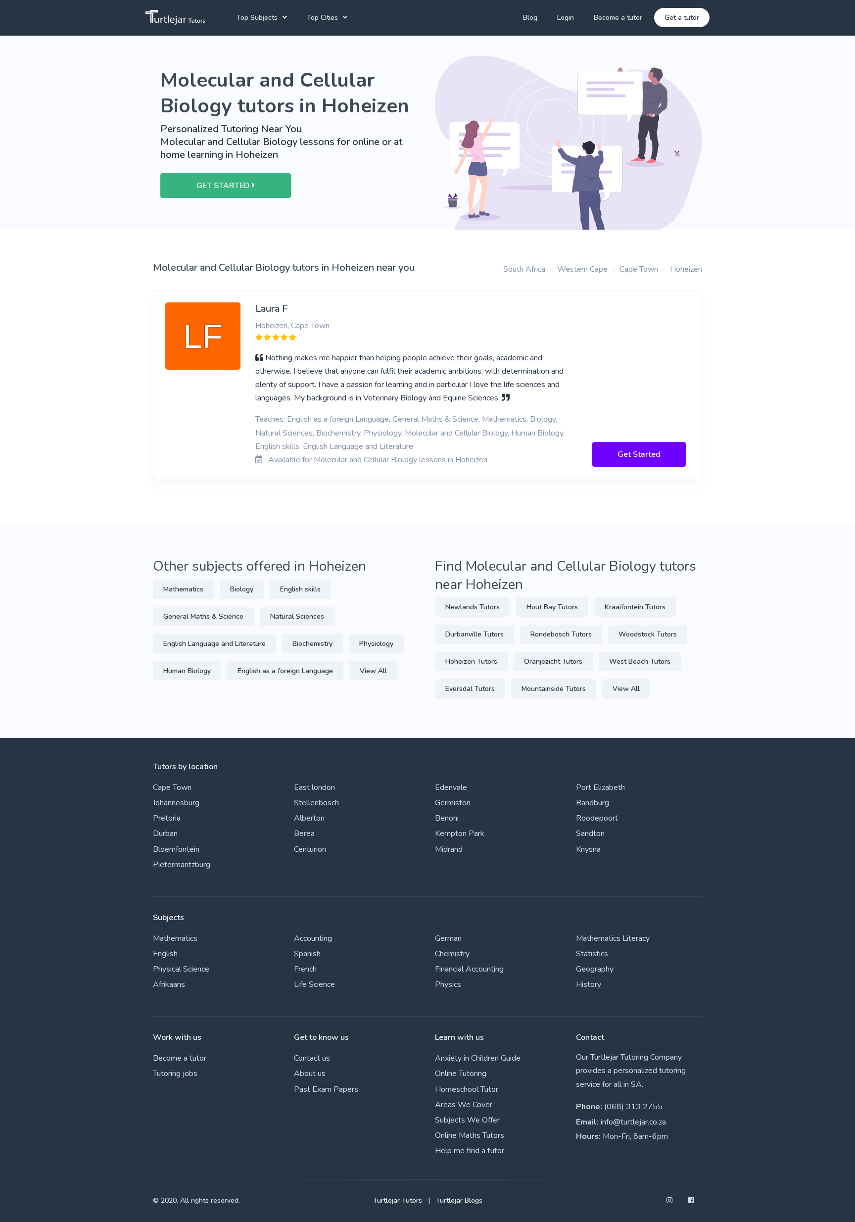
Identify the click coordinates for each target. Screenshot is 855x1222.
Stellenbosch (316, 802)
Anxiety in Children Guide (478, 1058)
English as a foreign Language (285, 671)
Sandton (590, 833)
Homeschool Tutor (466, 1089)
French (305, 969)
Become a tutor (618, 17)
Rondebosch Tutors (561, 634)
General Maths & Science (203, 616)
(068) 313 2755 (633, 1106)
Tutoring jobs (175, 1073)
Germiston (453, 802)
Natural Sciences (297, 616)
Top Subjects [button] (257, 17)
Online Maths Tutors (469, 1135)
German (448, 938)
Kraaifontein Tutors (635, 607)
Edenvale (451, 787)
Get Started (639, 454)
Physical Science (181, 969)
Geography (595, 969)
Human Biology (187, 671)
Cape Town (638, 269)
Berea (304, 833)
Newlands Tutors (472, 607)
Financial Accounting (469, 969)
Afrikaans (169, 984)
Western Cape (582, 269)
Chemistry (452, 953)
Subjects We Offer (467, 1120)
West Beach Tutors (639, 661)
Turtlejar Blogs (459, 1200)
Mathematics (183, 589)
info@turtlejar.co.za (633, 1122)
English (165, 953)
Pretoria (167, 818)
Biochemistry (312, 643)
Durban (165, 833)
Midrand (449, 849)
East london (314, 787)
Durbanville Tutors (474, 634)
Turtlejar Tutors (397, 1200)
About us (310, 1073)
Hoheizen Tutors (471, 661)
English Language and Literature (214, 643)
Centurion (310, 849)
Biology (241, 589)
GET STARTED (224, 185)
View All (373, 671)
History (588, 984)
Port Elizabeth (600, 787)
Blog (530, 17)
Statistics (592, 953)
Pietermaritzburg (181, 864)
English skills (300, 589)
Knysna (588, 849)
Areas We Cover (463, 1104)
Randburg (592, 802)
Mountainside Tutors (554, 688)
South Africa (524, 269)
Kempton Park (459, 833)
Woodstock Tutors (647, 634)
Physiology (376, 643)
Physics (448, 984)
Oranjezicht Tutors (553, 661)
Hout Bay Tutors (552, 607)
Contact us (312, 1058)
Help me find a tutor (469, 1150)
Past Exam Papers (326, 1089)
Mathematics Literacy (613, 938)
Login (565, 17)
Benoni (447, 818)
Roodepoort (597, 818)
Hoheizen (686, 269)
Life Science (314, 984)
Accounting (313, 938)
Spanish (307, 953)
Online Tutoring (460, 1073)
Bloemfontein (176, 849)
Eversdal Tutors (470, 688)
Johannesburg (176, 802)
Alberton (309, 818)
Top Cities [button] (322, 17)
